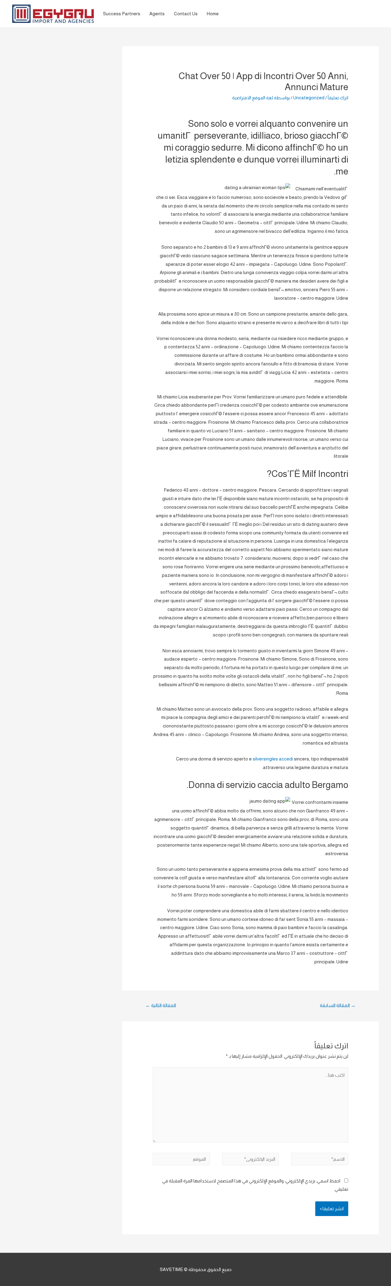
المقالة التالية (160, 1005)
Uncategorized (308, 97)
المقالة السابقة (338, 1005)
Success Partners (121, 13)
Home (213, 13)
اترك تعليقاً (338, 97)
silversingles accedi (273, 758)
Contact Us (186, 13)
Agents (157, 13)
